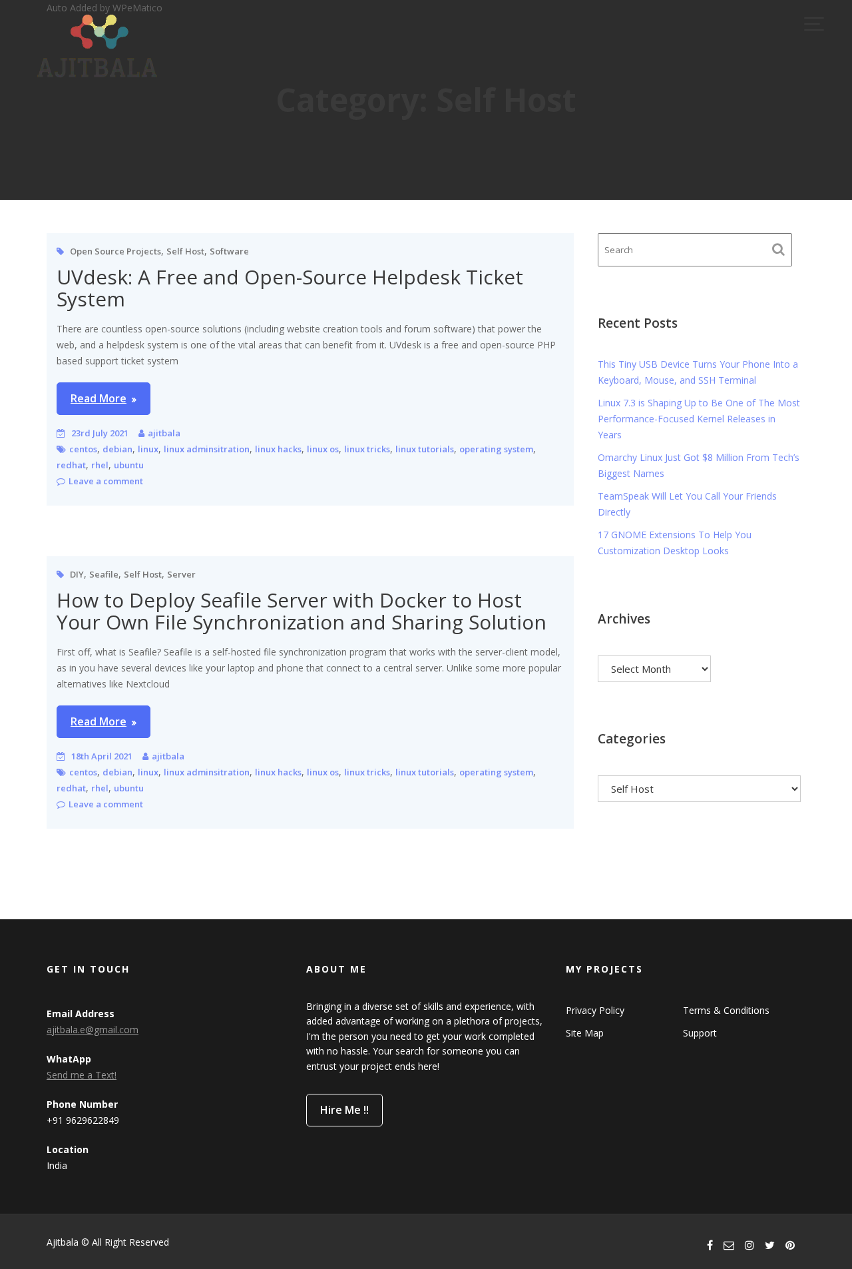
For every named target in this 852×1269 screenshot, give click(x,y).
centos (83, 449)
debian (117, 449)
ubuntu (129, 465)
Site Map (585, 1033)
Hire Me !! (344, 1109)
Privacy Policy (595, 1010)
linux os (323, 449)
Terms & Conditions (726, 1010)
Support (700, 1033)
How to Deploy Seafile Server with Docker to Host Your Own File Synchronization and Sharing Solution (301, 610)
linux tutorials (424, 449)
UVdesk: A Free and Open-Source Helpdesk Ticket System (290, 287)
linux (148, 449)
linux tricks (367, 449)
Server (181, 574)
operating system (496, 449)
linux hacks (278, 449)
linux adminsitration (207, 449)
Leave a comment (106, 481)
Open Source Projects (115, 251)
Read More (98, 398)
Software (229, 251)
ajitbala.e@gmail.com (92, 1029)
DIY (77, 574)
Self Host (185, 251)
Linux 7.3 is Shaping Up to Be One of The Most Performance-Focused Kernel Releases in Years (699, 418)
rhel (99, 465)
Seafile (103, 574)
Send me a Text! (81, 1074)
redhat (71, 465)
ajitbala (164, 433)
